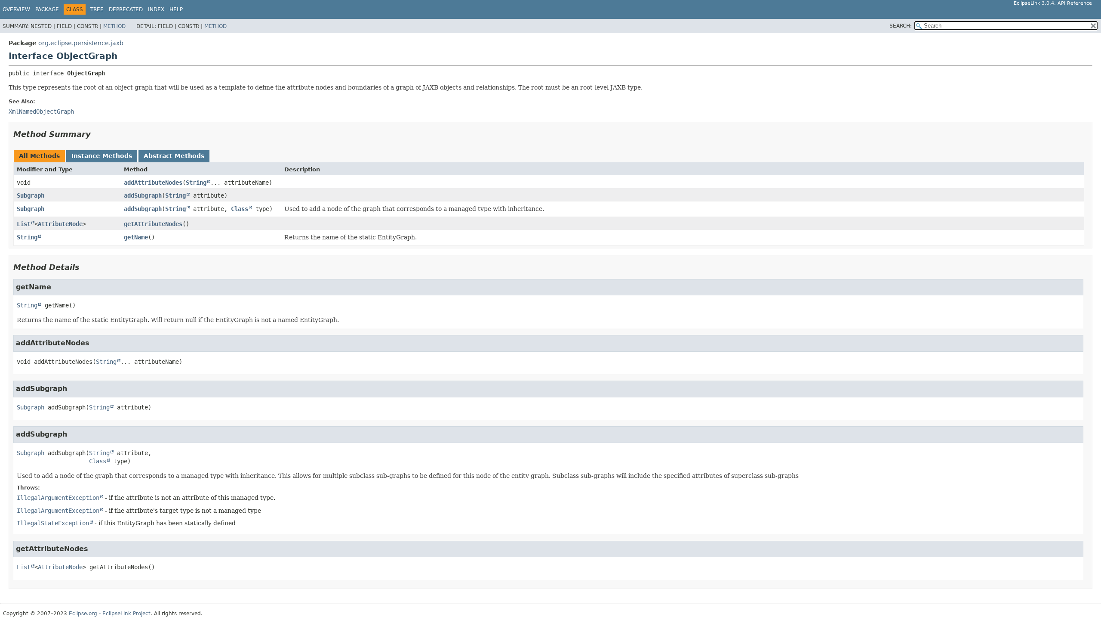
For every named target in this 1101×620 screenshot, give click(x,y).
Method (114, 26)
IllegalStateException (53, 523)
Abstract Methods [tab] (174, 155)
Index (156, 9)
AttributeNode (60, 223)
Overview (16, 9)
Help (176, 9)
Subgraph (30, 195)
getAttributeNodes (153, 223)
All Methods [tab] (39, 155)
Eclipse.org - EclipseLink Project (110, 614)
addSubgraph (143, 195)
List (24, 223)
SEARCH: (900, 26)
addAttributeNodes (153, 182)
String (196, 182)
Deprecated (126, 9)
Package (47, 9)
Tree (97, 9)
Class (239, 208)
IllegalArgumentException (58, 497)
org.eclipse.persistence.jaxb (80, 43)
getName (136, 237)
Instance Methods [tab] (101, 155)
